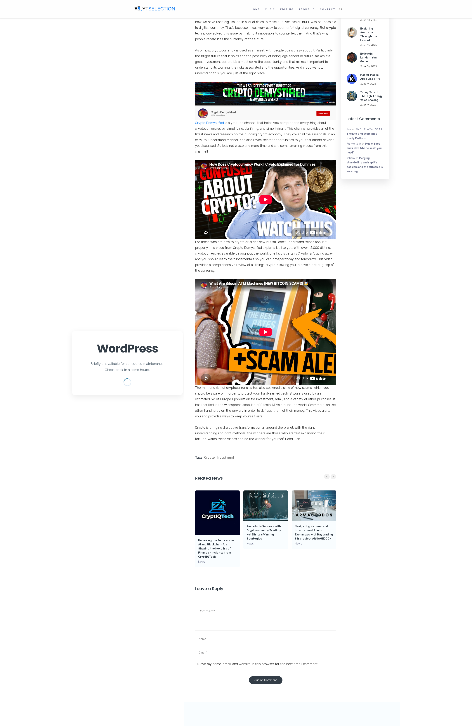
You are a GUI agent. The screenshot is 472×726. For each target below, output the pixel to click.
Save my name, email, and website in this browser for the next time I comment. (258, 664)
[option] (217, 528)
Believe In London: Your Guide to (369, 57)
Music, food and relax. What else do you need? (364, 148)
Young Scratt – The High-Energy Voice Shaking (371, 96)
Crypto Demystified (209, 123)
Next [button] (333, 476)
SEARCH (341, 9)
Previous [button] (327, 476)
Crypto (209, 457)
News (201, 561)
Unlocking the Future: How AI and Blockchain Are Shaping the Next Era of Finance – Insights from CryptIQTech (216, 548)
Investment (225, 457)
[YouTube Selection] (155, 8)
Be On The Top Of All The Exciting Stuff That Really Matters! (364, 134)
